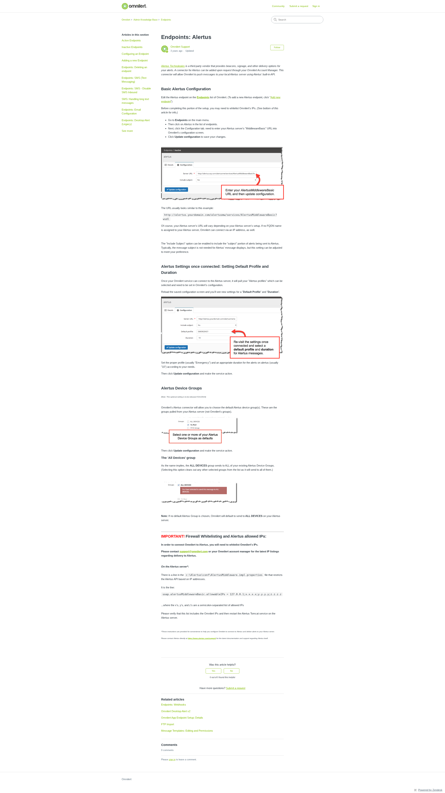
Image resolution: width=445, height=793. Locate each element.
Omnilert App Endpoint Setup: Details (182, 717)
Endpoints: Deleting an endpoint (134, 69)
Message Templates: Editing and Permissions (187, 730)
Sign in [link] (316, 6)
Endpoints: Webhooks (173, 704)
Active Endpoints (131, 40)
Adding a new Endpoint (135, 60)
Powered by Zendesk (430, 789)
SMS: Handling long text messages (135, 101)
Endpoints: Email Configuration (131, 111)
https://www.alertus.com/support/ (202, 638)
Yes (213, 671)
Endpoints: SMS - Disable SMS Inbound (136, 90)
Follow (277, 47)
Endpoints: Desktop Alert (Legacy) (136, 122)
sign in (172, 759)
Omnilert (126, 19)
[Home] (134, 6)
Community (278, 6)
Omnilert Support (180, 46)
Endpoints (166, 19)
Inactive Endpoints (132, 47)
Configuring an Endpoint (135, 53)
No (231, 671)
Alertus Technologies (173, 66)
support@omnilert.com (194, 551)
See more (127, 130)
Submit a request (298, 6)
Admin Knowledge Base (145, 19)
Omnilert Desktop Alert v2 (175, 711)
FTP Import (167, 724)
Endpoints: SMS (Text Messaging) (134, 79)
